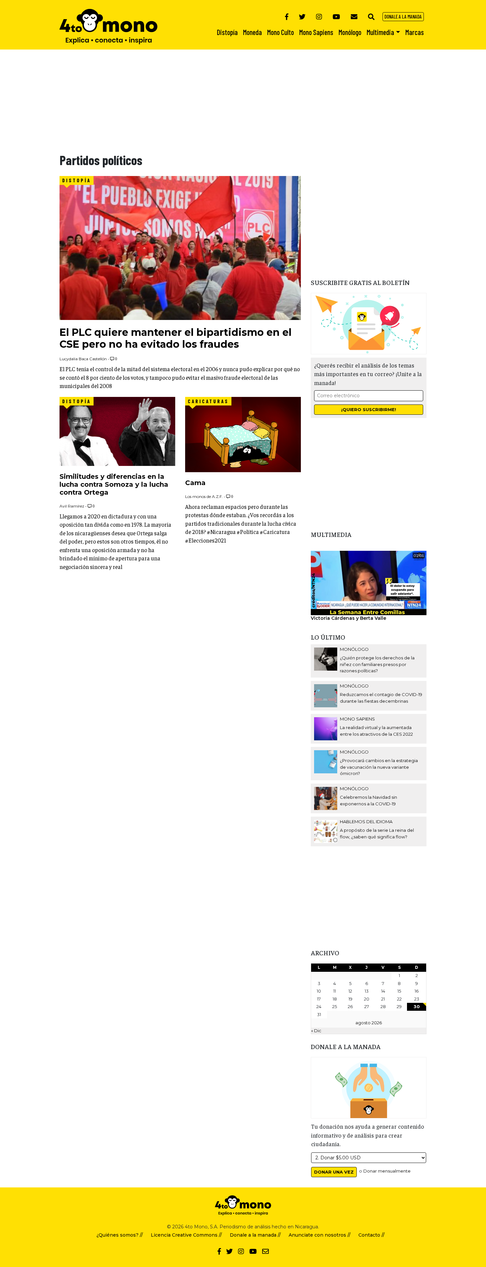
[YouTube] (336, 16)
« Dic (316, 1030)
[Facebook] (286, 16)
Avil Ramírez (72, 506)
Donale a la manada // (255, 1235)
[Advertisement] (198, 96)
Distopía (76, 180)
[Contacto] (354, 16)
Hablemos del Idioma (366, 821)
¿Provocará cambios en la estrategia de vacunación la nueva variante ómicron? (379, 767)
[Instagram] (319, 16)
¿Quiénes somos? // (120, 1235)
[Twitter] (302, 16)
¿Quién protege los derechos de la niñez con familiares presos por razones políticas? (377, 664)
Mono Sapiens (357, 718)
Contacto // (371, 1235)
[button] (371, 16)
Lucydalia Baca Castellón (83, 358)
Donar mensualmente (387, 1171)
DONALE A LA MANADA (403, 16)
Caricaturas (208, 401)
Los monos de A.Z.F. (204, 496)
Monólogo (354, 649)
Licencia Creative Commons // (186, 1235)
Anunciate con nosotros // (319, 1235)
